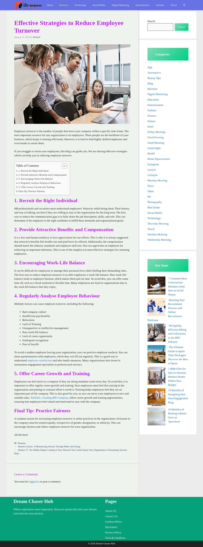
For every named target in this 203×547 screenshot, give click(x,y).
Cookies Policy (113, 521)
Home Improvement (158, 158)
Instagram (153, 164)
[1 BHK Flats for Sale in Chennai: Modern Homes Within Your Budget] (156, 376)
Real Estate (153, 207)
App (149, 67)
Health (151, 153)
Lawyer (151, 169)
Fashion (151, 110)
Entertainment (142, 5)
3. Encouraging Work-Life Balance (35, 178)
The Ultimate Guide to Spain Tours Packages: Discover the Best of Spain (178, 355)
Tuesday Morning (157, 234)
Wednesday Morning (159, 239)
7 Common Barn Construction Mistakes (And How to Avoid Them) (177, 286)
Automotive (154, 72)
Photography (154, 202)
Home (50, 5)
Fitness (151, 121)
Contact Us (111, 516)
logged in (34, 481)
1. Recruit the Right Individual (33, 170)
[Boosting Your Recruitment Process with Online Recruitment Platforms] (156, 307)
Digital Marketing (120, 5)
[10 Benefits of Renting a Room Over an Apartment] (156, 417)
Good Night (154, 148)
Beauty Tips (154, 78)
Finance (151, 115)
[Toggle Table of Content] (63, 166)
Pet (149, 196)
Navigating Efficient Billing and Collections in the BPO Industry (177, 333)
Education (153, 99)
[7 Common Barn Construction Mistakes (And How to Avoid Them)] (156, 286)
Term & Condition (115, 537)
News (150, 185)
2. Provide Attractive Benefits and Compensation (42, 174)
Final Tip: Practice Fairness (31, 191)
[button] (184, 5)
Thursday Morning (158, 223)
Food (150, 126)
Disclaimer (111, 527)
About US (110, 510)
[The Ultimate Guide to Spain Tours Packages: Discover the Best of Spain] (156, 354)
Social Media (99, 5)
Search (151, 21)
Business (63, 5)
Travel (174, 5)
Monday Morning (157, 180)
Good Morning (155, 142)
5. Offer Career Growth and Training (36, 187)
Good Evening (155, 137)
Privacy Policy (113, 532)
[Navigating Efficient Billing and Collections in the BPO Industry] (156, 333)
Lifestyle (160, 5)
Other (150, 191)
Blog (150, 83)
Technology (80, 5)
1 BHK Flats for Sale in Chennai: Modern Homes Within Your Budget (177, 376)
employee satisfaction (39, 360)
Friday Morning (156, 131)
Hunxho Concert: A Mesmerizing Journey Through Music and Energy (49, 446)
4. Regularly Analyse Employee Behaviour (39, 183)
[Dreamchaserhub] (28, 5)
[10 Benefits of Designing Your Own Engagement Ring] (156, 397)
